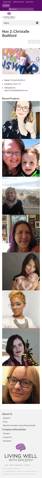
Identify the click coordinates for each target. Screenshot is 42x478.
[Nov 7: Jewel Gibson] (21, 309)
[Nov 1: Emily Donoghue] (21, 120)
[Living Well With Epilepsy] (21, 15)
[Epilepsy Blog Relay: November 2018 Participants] (34, 42)
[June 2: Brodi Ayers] (29, 42)
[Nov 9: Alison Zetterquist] (21, 385)
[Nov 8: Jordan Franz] (21, 347)
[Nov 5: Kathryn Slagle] (21, 233)
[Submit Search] (10, 9)
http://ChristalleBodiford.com (16, 90)
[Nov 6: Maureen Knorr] (21, 271)
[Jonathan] (38, 42)
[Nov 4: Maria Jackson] (21, 196)
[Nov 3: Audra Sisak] (21, 158)
